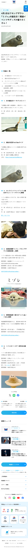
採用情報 (6, 543)
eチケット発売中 (26, 8)
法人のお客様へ (20, 543)
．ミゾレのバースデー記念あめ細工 (13, 95)
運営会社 (3, 540)
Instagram (10, 498)
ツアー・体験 (4, 484)
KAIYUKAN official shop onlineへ (10, 271)
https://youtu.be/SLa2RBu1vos (14, 157)
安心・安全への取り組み (11, 540)
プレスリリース (13, 543)
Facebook (23, 498)
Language (3, 1)
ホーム (3, 470)
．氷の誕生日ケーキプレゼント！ (13, 75)
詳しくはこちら (5, 215)
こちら (8, 365)
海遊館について (10, 470)
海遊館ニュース (19, 470)
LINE (14, 498)
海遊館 (14, 2)
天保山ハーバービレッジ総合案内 (10, 504)
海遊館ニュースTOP (14, 464)
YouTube (18, 498)
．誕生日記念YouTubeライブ (12, 78)
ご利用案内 (4, 476)
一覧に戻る (14, 412)
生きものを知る (5, 488)
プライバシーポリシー (21, 540)
